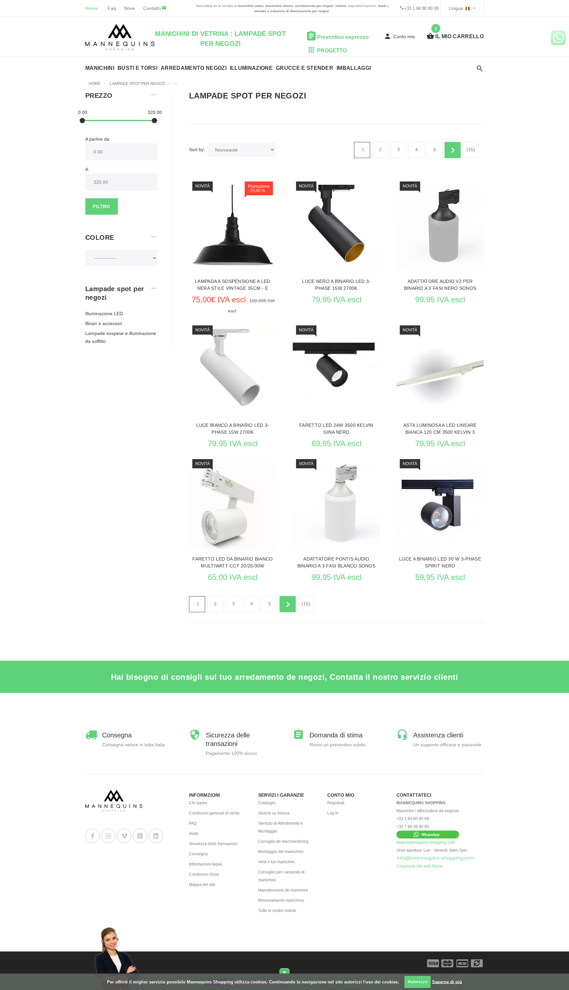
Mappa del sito (202, 884)
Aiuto (193, 833)
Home (91, 8)
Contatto (152, 8)
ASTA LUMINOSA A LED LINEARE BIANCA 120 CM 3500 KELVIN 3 (440, 429)
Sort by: (197, 149)
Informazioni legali (205, 864)
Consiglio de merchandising (283, 841)
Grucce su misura (273, 813)
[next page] (453, 150)
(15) (471, 149)
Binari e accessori (103, 323)
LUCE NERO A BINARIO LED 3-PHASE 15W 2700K (336, 285)
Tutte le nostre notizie (277, 910)
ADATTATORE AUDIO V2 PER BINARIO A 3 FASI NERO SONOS (440, 285)
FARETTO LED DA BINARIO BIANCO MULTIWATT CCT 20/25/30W (232, 562)
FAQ (193, 823)
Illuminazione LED (104, 313)
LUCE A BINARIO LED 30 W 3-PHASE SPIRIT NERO (440, 562)
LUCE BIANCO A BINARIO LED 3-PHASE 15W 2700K (232, 429)
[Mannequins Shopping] (119, 37)
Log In (333, 813)
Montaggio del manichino (281, 851)
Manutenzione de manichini (283, 890)
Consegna (198, 854)
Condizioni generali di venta (214, 813)
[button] (427, 835)
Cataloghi (267, 803)
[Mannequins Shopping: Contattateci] (435, 858)
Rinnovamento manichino (281, 900)
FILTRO (101, 206)
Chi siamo (198, 803)
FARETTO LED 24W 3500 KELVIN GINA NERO (336, 429)
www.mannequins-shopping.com (425, 842)
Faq (112, 8)
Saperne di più (447, 981)
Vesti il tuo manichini (276, 862)
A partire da (97, 139)
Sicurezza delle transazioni (213, 843)
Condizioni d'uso (204, 874)
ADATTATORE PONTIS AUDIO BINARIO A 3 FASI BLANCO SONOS (336, 562)
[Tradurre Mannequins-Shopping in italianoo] (468, 8)
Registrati (335, 803)
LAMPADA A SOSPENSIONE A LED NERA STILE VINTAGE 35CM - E (232, 285)
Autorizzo (417, 981)
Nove (129, 8)
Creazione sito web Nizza (419, 866)
